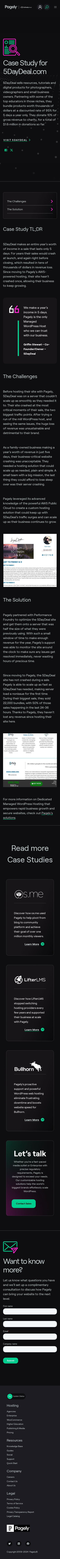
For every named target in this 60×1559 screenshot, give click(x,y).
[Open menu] (55, 7)
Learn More (32, 944)
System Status (18, 1396)
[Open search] (46, 7)
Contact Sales (23, 1203)
